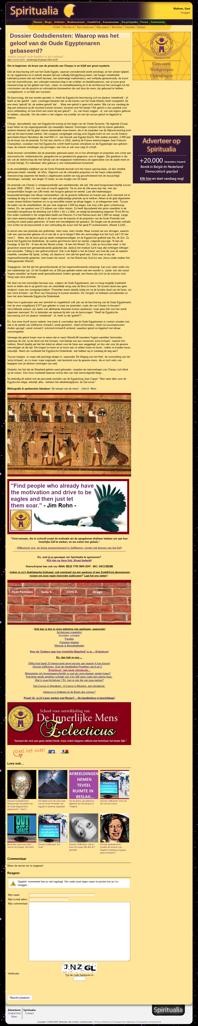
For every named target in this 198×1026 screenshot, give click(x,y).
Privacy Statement (103, 1022)
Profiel (56, 27)
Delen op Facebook (52, 750)
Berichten (117, 27)
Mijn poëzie (102, 27)
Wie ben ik (68, 27)
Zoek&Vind (93, 22)
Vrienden (130, 27)
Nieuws (37, 22)
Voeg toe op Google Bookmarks (66, 750)
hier (116, 881)
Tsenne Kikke (18, 60)
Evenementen (111, 22)
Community (158, 22)
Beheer (141, 27)
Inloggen (185, 12)
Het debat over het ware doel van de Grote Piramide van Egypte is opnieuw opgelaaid (51, 804)
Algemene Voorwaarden (137, 1022)
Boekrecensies (76, 22)
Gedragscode (119, 1022)
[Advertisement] (162, 107)
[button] (19, 997)
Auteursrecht (155, 1022)
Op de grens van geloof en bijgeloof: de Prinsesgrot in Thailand (81, 804)
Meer (14, 1016)
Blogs (48, 22)
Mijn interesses (85, 27)
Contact (29, 1013)
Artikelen (59, 22)
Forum (144, 22)
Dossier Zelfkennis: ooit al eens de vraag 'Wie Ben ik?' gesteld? (82, 847)
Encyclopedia (130, 22)
